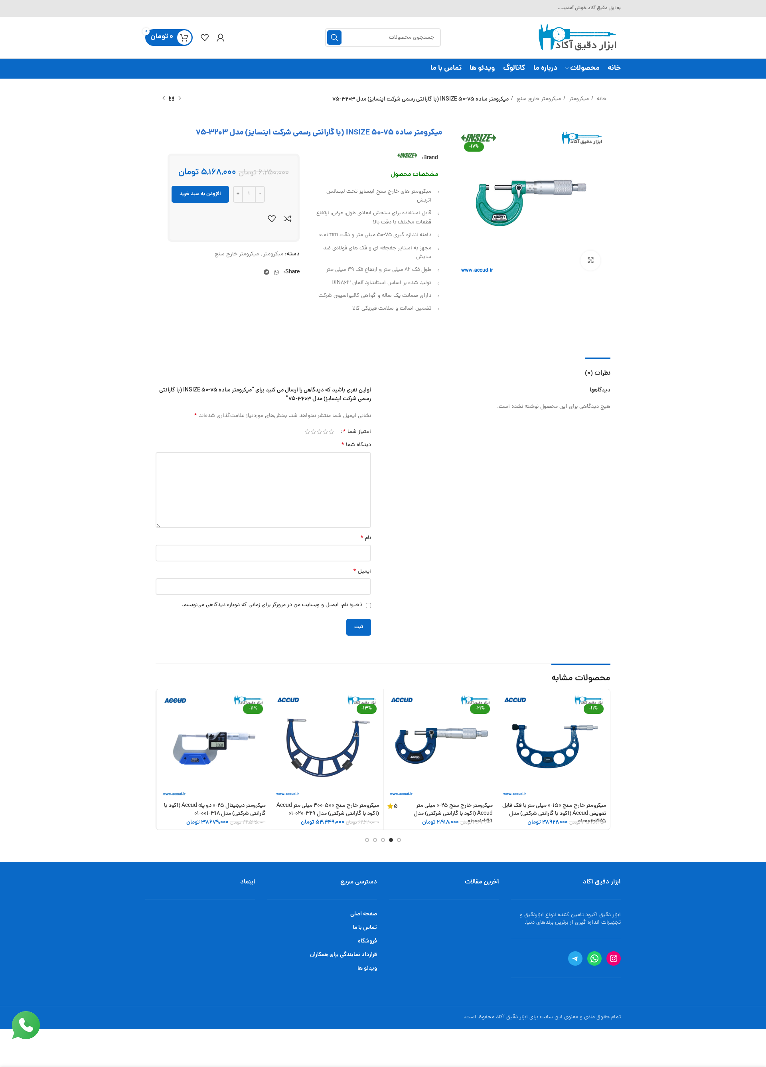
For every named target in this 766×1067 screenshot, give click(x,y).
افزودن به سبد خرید (200, 194)
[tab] (597, 370)
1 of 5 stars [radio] (331, 432)
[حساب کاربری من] (221, 37)
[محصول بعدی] (164, 99)
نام (365, 538)
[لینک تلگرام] (266, 272)
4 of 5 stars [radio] (313, 432)
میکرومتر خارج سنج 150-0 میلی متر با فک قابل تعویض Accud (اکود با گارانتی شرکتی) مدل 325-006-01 (554, 814)
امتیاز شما (357, 432)
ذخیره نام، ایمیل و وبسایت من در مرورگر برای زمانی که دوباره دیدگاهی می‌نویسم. (272, 605)
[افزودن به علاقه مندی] (272, 219)
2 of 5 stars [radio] (325, 432)
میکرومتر (578, 99)
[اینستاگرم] (613, 958)
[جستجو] (334, 37)
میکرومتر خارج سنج (538, 99)
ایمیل (362, 571)
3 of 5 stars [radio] (319, 432)
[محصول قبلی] (180, 99)
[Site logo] (576, 38)
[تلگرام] (575, 958)
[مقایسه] (288, 219)
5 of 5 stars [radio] (307, 432)
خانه (600, 99)
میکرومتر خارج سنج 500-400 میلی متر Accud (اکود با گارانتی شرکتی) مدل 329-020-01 (327, 810)
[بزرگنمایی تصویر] (590, 261)
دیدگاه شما (356, 445)
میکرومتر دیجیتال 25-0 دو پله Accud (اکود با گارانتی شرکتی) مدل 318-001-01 (215, 810)
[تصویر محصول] (553, 745)
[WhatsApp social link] (276, 272)
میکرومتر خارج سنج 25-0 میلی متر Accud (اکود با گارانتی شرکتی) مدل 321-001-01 (453, 814)
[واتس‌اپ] (594, 958)
